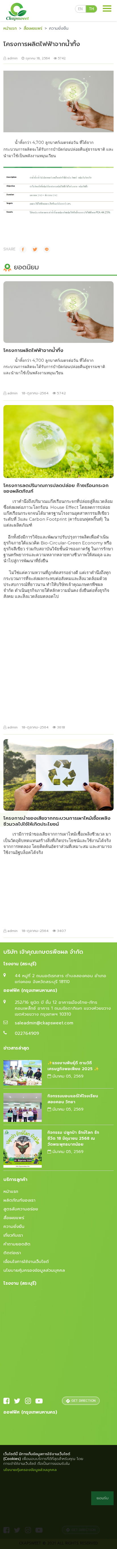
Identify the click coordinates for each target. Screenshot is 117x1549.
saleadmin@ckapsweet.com (44, 1023)
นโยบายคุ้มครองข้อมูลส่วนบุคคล (34, 1270)
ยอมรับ (102, 1498)
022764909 (27, 1033)
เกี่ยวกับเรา (13, 1235)
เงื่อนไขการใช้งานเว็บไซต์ (26, 1261)
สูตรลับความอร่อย (20, 1209)
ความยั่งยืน (13, 1226)
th (91, 9)
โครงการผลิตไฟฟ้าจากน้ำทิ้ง (33, 350)
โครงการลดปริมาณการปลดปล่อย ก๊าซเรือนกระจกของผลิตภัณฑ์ (55, 488)
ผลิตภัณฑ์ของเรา (19, 1200)
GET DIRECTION (83, 1400)
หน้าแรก (10, 28)
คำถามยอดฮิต (16, 1244)
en (80, 9)
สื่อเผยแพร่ (33, 28)
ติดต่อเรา (12, 1253)
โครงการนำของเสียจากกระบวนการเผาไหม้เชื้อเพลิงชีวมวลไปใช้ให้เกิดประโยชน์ (56, 820)
